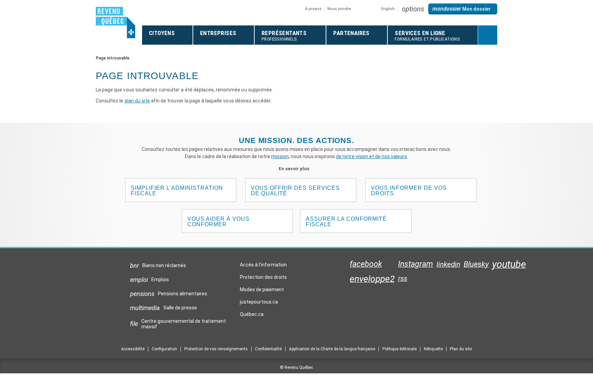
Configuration (164, 349)
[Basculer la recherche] (487, 35)
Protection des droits (263, 277)
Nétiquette (433, 349)
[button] (413, 8)
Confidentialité (268, 349)
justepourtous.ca (259, 303)
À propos (313, 9)
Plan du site (461, 349)
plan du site (137, 100)
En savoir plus (297, 168)
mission (280, 156)
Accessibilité (132, 349)
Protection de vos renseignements (216, 349)
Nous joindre (339, 9)
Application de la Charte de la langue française (332, 349)
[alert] (462, 8)
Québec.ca (252, 315)
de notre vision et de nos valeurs (371, 156)
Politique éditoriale (399, 349)
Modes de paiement (262, 289)
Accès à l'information (263, 264)
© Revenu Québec (296, 367)
